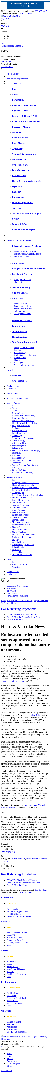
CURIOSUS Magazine (17, 1032)
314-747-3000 (26, 892)
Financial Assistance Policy (25, 251)
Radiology (16, 455)
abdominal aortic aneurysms (13, 681)
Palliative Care (18, 448)
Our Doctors (12, 593)
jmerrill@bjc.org (8, 851)
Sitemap (10, 1066)
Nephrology (17, 435)
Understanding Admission (25, 355)
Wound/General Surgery (22, 472)
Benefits (10, 971)
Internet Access (20, 303)
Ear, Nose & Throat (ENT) (23, 420)
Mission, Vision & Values (17, 942)
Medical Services (14, 84)
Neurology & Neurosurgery (24, 438)
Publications (12, 1027)
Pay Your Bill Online (23, 256)
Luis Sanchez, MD (32, 715)
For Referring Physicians (17, 596)
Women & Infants (19, 470)
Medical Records (19, 530)
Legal (9, 1056)
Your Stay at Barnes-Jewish (24, 534)
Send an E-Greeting (20, 505)
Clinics (15, 411)
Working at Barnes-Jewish (18, 974)
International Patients (21, 525)
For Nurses (11, 995)
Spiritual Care (20, 311)
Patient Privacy (13, 1061)
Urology (15, 468)
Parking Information (22, 279)
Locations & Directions (22, 497)
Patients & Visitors (14, 477)
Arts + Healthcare (19, 564)
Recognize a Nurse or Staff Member (27, 495)
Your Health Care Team (24, 365)
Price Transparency (15, 1063)
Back (14, 406)
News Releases (18, 858)
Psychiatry (16, 453)
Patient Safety (20, 357)
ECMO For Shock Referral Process (22, 614)
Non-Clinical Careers (16, 969)
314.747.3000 (26, 14)
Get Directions (7, 46)
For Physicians (13, 993)
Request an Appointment (17, 79)
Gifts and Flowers (19, 507)
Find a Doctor (12, 74)
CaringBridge (18, 492)
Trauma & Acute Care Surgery (25, 465)
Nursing (10, 964)
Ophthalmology (18, 440)
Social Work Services (23, 308)
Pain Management (19, 445)
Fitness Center (18, 527)
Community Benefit (15, 940)
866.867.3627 (41, 11)
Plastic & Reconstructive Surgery (26, 450)
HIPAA (10, 1058)
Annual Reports (13, 935)
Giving (10, 370)
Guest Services (18, 510)
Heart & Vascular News (17, 619)
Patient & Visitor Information (19, 240)
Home (3, 600)
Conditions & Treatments (17, 586)
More (9, 945)
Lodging (17, 350)
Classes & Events (14, 1022)
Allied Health (12, 966)
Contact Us (19, 46)
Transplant (16, 463)
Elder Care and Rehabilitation (24, 423)
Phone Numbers (19, 532)
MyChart (5, 26)
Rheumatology (18, 458)
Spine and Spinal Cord (21, 460)
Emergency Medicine (21, 425)
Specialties (11, 588)
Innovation (11, 591)
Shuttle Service (20, 282)
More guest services (22, 313)
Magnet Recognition (15, 1003)
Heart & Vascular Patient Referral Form (23, 617)
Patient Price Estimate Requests (27, 254)
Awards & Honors (14, 937)
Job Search (11, 961)
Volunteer (16, 567)
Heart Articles (32, 858)
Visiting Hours (20, 362)
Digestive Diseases (20, 418)
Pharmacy (18, 360)
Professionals (12, 1000)
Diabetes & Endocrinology (23, 415)
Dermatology (17, 413)
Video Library (13, 1029)
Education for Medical (16, 998)
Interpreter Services (22, 306)
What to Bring (20, 352)
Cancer (15, 408)
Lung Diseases (18, 433)
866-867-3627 (41, 890)
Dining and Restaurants (24, 347)
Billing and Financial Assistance (25, 482)
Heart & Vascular (19, 430)
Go (2, 43)
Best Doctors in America (17, 933)
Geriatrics (16, 428)
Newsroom (11, 1024)
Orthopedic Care (19, 443)
